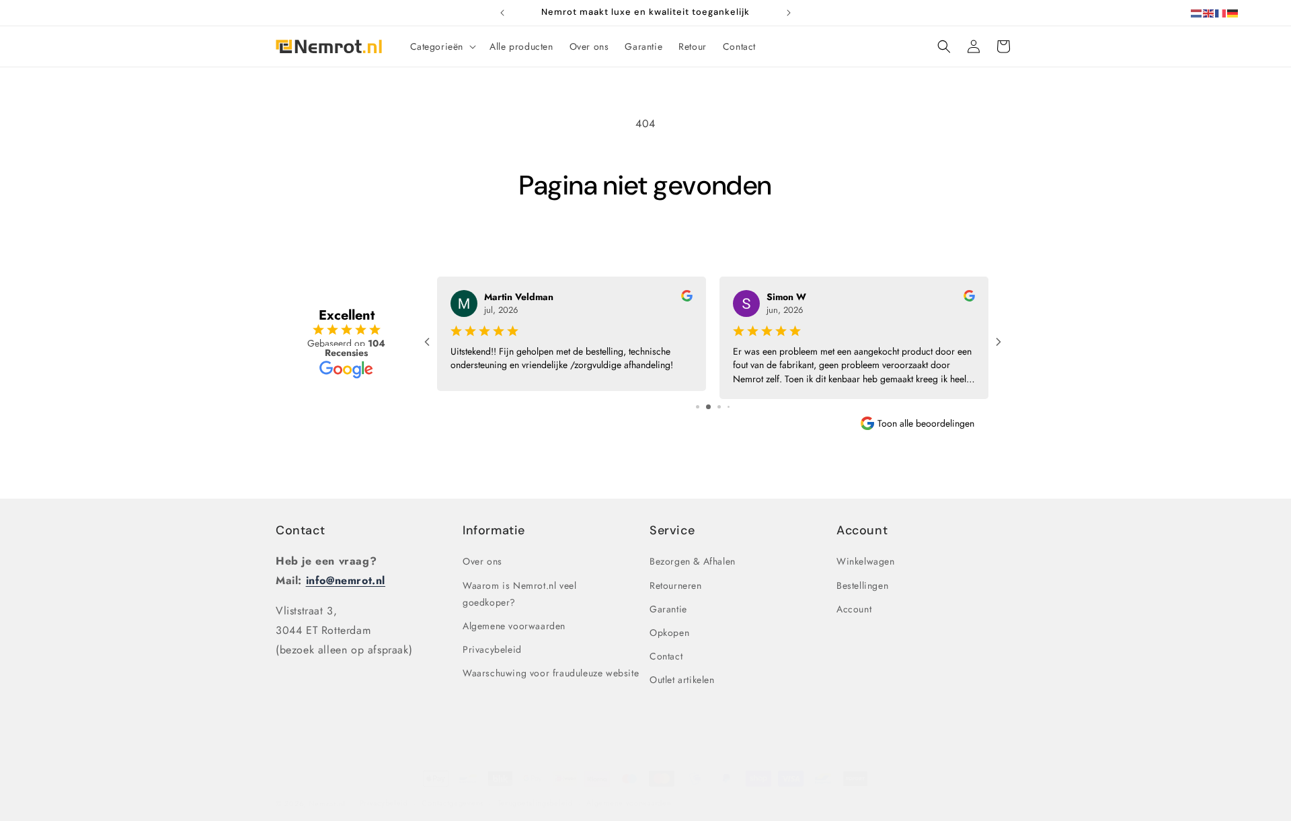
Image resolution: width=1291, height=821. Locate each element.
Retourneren (676, 585)
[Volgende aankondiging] (789, 13)
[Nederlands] (1197, 12)
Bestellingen (862, 585)
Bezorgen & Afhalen (693, 561)
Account (853, 609)
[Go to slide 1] (697, 406)
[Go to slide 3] (719, 406)
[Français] (1221, 12)
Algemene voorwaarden (514, 626)
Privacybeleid (492, 649)
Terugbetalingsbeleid (535, 802)
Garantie (668, 609)
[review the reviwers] (687, 298)
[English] (1209, 12)
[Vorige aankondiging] (502, 13)
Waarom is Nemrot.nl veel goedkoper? (519, 594)
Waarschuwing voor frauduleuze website (551, 673)
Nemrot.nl (327, 803)
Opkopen (669, 632)
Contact (300, 530)
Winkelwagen (865, 561)
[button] (442, 46)
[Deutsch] (1233, 12)
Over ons (482, 561)
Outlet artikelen (682, 679)
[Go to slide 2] (708, 406)
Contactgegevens (452, 802)
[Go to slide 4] (729, 407)
